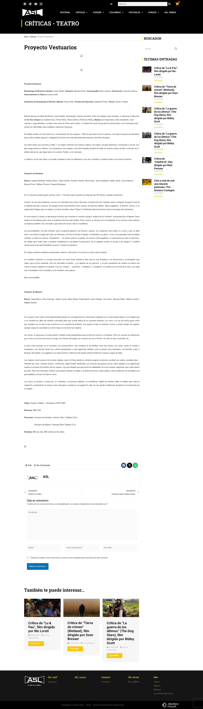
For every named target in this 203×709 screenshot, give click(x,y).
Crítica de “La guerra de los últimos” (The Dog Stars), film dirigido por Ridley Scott (120, 633)
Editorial (65, 12)
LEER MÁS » (158, 80)
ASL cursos (80, 677)
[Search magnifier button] (176, 49)
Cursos (152, 12)
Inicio (26, 37)
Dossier (97, 12)
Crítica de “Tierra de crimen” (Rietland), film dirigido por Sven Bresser (80, 631)
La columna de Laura (163, 693)
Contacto (105, 682)
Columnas (115, 12)
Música (157, 685)
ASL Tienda (170, 12)
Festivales (134, 12)
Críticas (80, 12)
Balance (157, 689)
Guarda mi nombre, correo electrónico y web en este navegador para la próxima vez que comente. (69, 557)
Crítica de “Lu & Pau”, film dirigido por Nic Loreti (41, 627)
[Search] (169, 4)
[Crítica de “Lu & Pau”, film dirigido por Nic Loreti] (42, 607)
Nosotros (52, 682)
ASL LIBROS (133, 682)
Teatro (157, 682)
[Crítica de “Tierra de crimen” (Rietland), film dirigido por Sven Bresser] (81, 607)
